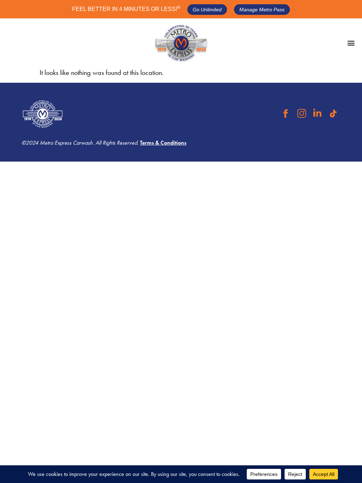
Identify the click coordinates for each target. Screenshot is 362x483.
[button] (351, 43)
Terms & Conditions (163, 142)
